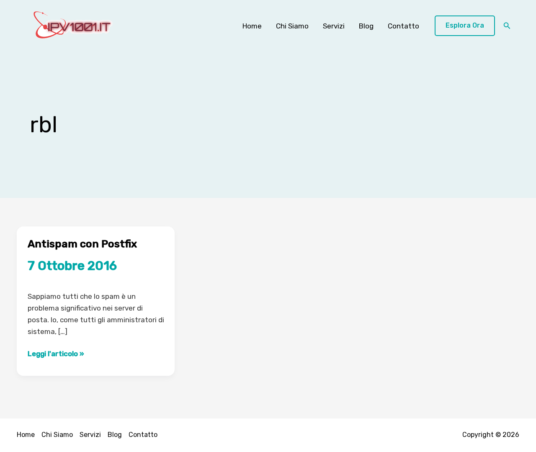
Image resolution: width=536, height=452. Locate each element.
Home (252, 26)
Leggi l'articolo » (56, 354)
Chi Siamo (292, 26)
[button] (465, 25)
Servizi (334, 26)
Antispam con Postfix (82, 244)
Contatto (403, 26)
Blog (366, 26)
